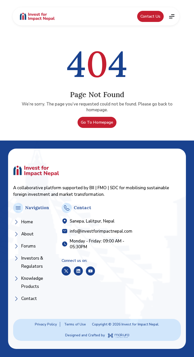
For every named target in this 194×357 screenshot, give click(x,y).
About (27, 234)
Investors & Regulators (32, 262)
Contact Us (150, 16)
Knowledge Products (32, 282)
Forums (28, 246)
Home (27, 222)
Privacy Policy (46, 324)
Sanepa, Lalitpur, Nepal (92, 221)
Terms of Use (75, 324)
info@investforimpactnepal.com (101, 231)
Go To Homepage (97, 122)
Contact (29, 298)
